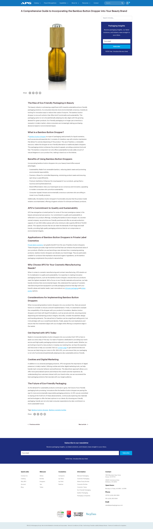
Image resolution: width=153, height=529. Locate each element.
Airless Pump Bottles (83, 481)
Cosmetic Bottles (82, 484)
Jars (41, 484)
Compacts (61, 476)
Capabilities (63, 3)
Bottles (42, 478)
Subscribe (116, 46)
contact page (62, 347)
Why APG (23, 481)
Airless (41, 476)
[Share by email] (40, 93)
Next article (82, 424)
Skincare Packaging (83, 476)
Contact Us (24, 476)
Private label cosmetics (35, 245)
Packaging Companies (83, 495)
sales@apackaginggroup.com (114, 505)
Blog (22, 487)
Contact (96, 3)
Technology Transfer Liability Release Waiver (95, 525)
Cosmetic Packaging (83, 478)
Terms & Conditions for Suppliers (117, 525)
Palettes (60, 484)
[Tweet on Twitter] (36, 93)
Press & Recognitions (50, 3)
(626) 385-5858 (114, 495)
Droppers (42, 481)
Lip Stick (60, 481)
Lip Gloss (61, 478)
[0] (131, 2)
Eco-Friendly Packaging (84, 490)
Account (23, 484)
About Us (74, 3)
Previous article (35, 424)
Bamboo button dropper (40, 410)
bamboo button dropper (37, 136)
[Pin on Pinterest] (33, 93)
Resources (85, 3)
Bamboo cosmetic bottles (57, 410)
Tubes (41, 487)
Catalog (36, 3)
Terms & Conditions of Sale (75, 525)
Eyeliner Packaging (82, 493)
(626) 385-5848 (113, 498)
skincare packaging (71, 288)
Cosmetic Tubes (82, 487)
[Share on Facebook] (30, 93)
